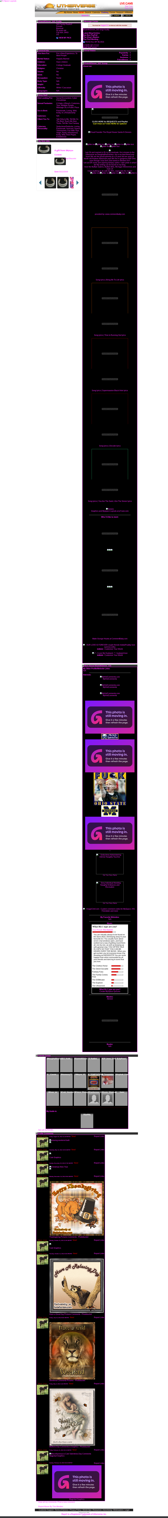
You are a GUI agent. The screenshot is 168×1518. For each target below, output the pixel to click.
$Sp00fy (87, 1115)
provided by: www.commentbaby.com (110, 214)
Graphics (94, 511)
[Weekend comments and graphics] (50, 1143)
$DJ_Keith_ (66, 1059)
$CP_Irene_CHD (109, 1059)
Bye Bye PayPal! (90, 35)
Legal (127, 1510)
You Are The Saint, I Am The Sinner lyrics (115, 501)
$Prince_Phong (81, 1092)
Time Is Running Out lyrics (115, 335)
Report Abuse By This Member (50, 1506)
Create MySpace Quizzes (110, 991)
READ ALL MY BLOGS (94, 42)
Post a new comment (66, 1502)
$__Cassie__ (52, 1074)
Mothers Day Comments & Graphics (63, 1447)
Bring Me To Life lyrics (115, 280)
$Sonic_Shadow (109, 1092)
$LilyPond (121, 1059)
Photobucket (83, 1237)
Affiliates (128, 12)
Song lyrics (100, 280)
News (75, 12)
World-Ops (87, 1510)
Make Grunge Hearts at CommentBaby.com (109, 639)
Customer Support (46, 1510)
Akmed (110, 999)
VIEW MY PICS (64, 38)
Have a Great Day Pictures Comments (64, 1314)
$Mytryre (69, 150)
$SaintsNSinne (80, 1059)
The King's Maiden (91, 37)
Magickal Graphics (56, 1456)
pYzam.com (124, 511)
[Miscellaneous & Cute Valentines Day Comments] (70, 1454)
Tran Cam (129, 8)
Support (119, 12)
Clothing (105, 12)
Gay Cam (129, 6)
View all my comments (47, 1502)
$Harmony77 (66, 1074)
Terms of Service (61, 1510)
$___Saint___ (121, 1092)
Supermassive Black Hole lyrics (115, 390)
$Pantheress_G (94, 1092)
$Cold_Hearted (67, 1092)
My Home (68, 12)
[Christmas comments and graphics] (50, 1169)
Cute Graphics (55, 1157)
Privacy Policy (75, 1510)
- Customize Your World (110, 649)
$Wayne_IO (80, 1074)
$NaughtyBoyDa (54, 1059)
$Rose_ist (52, 1092)
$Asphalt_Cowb (122, 1074)
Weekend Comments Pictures (61, 1380)
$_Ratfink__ (94, 1059)
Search (88, 12)
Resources (97, 1510)
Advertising (107, 1510)
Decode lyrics (115, 446)
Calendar (96, 12)
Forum (112, 12)
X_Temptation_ (108, 1074)
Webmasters (118, 1510)
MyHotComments (110, 679)
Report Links (99, 1136)
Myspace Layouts (109, 511)
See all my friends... (46, 1130)
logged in (105, 25)
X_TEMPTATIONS (95, 1074)
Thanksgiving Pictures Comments (63, 1237)
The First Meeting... (91, 39)
